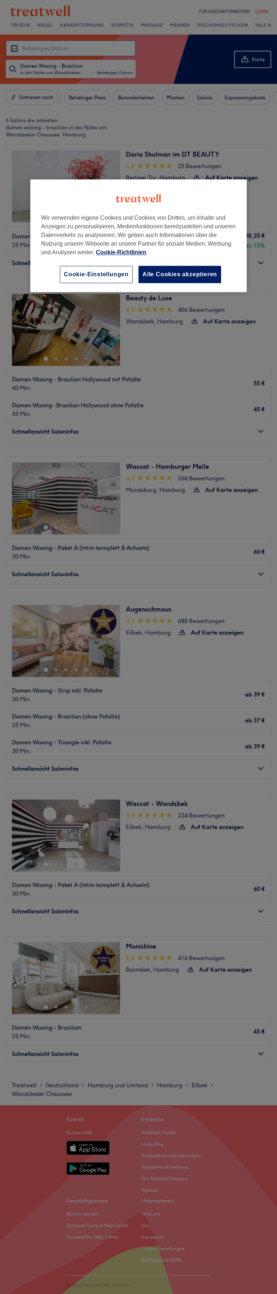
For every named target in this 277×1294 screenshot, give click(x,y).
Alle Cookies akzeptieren (179, 274)
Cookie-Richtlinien (121, 252)
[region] (138, 235)
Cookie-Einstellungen (96, 274)
